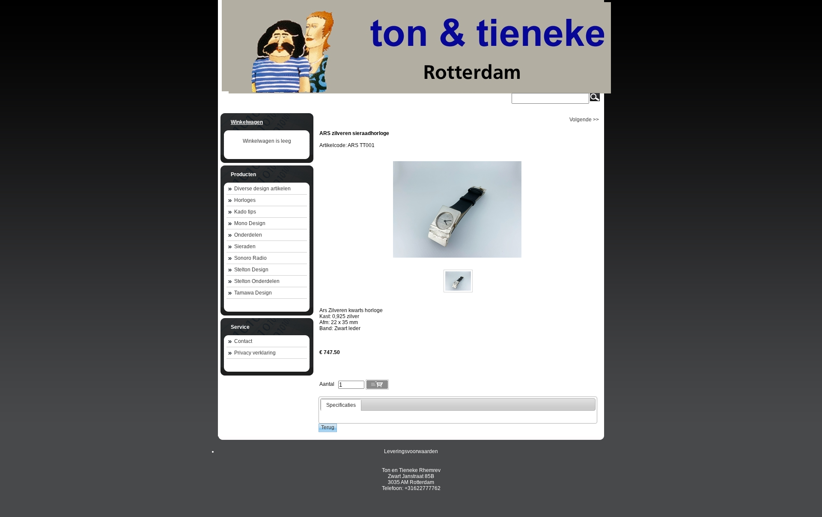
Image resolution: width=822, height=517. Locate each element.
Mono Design (249, 223)
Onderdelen (248, 235)
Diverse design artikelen (262, 189)
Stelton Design (251, 270)
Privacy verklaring (255, 353)
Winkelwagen (247, 122)
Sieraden (245, 246)
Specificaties (341, 405)
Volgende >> (584, 120)
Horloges (245, 200)
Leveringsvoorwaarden (411, 451)
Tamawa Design (253, 293)
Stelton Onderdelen (257, 281)
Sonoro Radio (250, 258)
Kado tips (245, 212)
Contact (243, 341)
